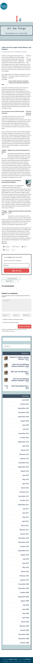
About (19, 661)
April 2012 (25, 484)
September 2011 (23, 504)
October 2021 (24, 404)
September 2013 (23, 442)
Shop (29, 661)
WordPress (27, 659)
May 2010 (25, 567)
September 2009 (23, 597)
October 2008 (24, 643)
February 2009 (24, 626)
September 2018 (23, 417)
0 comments (24, 51)
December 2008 (23, 634)
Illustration (5, 661)
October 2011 (24, 500)
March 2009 (25, 622)
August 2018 (25, 421)
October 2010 (24, 546)
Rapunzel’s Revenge (23, 67)
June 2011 (25, 513)
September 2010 (23, 550)
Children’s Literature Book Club (22, 64)
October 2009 (24, 592)
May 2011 (25, 517)
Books (15, 661)
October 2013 (24, 437)
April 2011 (25, 521)
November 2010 (23, 542)
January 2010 (24, 580)
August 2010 (25, 555)
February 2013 (24, 454)
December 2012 (23, 463)
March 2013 (25, 450)
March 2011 (25, 525)
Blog (19, 51)
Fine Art (11, 661)
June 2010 (25, 563)
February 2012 (24, 492)
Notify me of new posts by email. (11, 322)
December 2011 (23, 496)
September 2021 (23, 408)
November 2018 (23, 412)
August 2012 (25, 471)
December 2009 (23, 584)
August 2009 (25, 601)
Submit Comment (24, 326)
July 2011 (26, 509)
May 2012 (25, 479)
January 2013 (24, 458)
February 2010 (24, 576)
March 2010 (25, 571)
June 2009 (25, 609)
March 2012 (25, 488)
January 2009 (24, 630)
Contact (24, 661)
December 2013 (23, 433)
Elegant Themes (13, 659)
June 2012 (25, 475)
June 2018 (25, 425)
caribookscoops (7, 51)
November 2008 (23, 638)
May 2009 (25, 613)
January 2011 (24, 534)
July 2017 (26, 429)
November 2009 (23, 588)
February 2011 (24, 530)
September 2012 (23, 467)
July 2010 (26, 559)
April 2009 (25, 618)
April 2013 (25, 446)
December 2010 (23, 538)
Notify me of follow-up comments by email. (13, 319)
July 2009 (26, 605)
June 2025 (25, 400)
